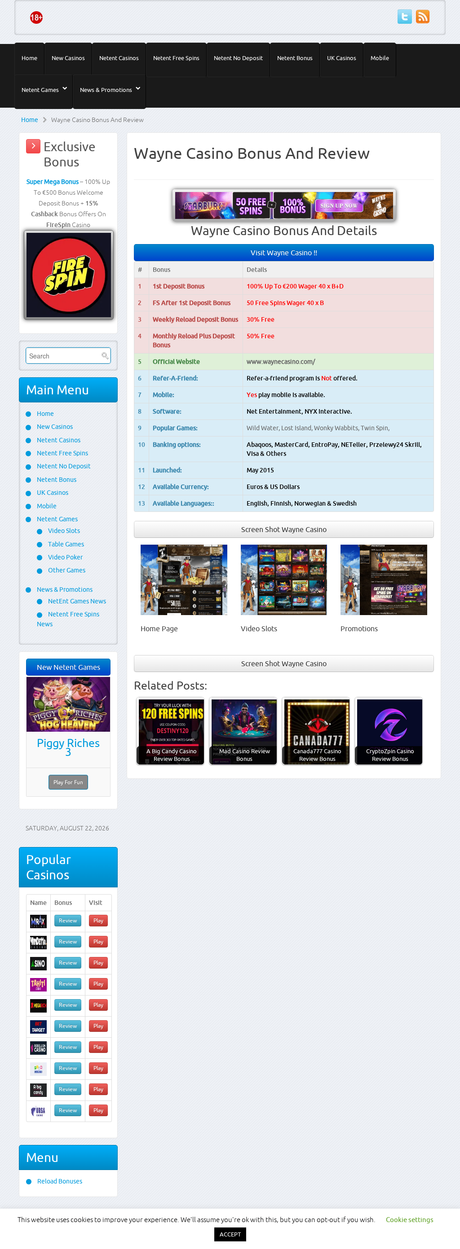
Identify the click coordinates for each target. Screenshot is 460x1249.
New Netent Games (68, 667)
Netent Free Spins (176, 58)
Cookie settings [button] (409, 1219)
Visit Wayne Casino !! (284, 253)
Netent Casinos (119, 58)
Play (98, 920)
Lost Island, (297, 428)
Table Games (65, 544)
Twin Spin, (375, 428)
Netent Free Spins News (68, 619)
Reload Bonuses (59, 1181)
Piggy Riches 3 (68, 747)
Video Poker (65, 557)
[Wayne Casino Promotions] (384, 579)
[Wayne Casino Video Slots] (284, 579)
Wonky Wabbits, (337, 428)
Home (29, 58)
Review (68, 920)
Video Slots (63, 530)
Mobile (380, 58)
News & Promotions (106, 90)
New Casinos (68, 58)
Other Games (66, 570)
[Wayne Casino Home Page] (184, 579)
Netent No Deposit (238, 58)
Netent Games (40, 90)
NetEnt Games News (76, 601)
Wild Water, (264, 428)
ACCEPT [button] (230, 1234)
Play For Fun (68, 782)
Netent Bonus (295, 58)
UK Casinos (341, 58)
